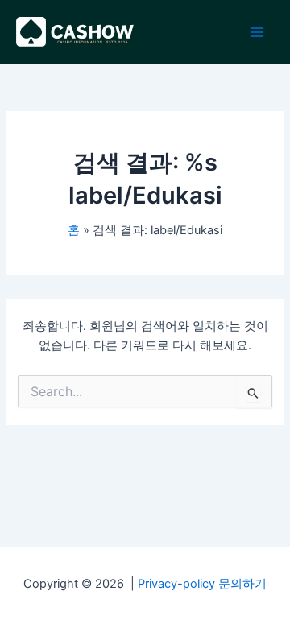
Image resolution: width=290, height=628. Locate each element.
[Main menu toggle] (257, 32)
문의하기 (242, 583)
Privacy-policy (176, 583)
